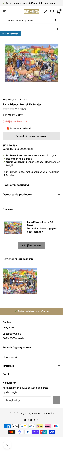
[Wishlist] (52, 12)
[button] (57, 28)
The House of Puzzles (15, 99)
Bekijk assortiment (5, 11)
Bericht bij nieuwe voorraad (31, 136)
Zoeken (56, 20)
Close (31, 357)
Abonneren (56, 400)
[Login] (45, 12)
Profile (6, 374)
